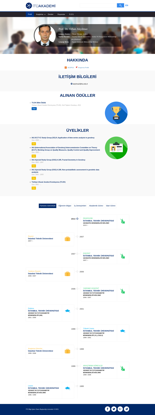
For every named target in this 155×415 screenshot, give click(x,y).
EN (126, 5)
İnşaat (74, 42)
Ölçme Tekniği (77, 34)
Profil (30, 14)
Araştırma (39, 14)
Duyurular (61, 14)
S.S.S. (71, 14)
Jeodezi (85, 34)
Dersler (50, 14)
